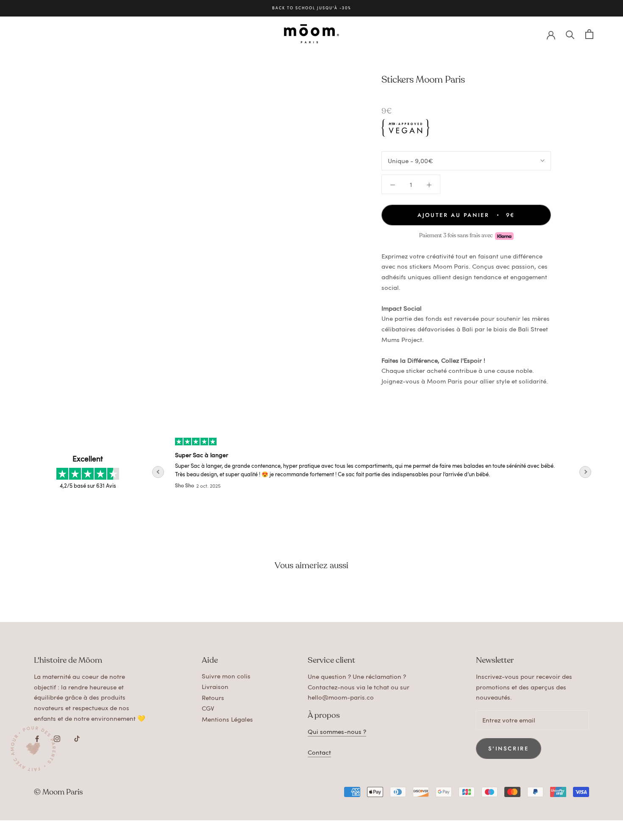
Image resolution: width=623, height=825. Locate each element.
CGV (208, 708)
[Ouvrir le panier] (589, 34)
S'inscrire (508, 748)
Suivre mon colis (226, 676)
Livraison (215, 686)
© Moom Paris (58, 792)
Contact (319, 752)
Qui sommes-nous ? (337, 731)
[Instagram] (57, 737)
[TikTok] (77, 737)
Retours (213, 697)
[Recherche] (570, 34)
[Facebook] (37, 737)
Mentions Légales (227, 719)
